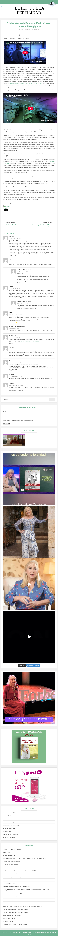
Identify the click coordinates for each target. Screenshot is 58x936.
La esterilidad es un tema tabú (9, 903)
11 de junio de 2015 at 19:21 (14, 288)
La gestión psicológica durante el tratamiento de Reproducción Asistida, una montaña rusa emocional (25, 858)
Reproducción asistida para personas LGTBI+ (13, 893)
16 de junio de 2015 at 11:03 (22, 303)
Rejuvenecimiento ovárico (8, 867)
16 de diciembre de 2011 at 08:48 (16, 349)
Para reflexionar (6, 831)
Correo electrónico (7, 416)
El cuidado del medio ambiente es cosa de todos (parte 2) (15, 909)
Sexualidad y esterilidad (8, 837)
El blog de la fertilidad (7, 815)
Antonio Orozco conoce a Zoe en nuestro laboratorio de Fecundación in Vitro (20, 870)
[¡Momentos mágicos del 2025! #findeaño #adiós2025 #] (29, 637)
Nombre (4, 411)
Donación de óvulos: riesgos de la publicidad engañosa (15, 924)
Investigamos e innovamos (8, 819)
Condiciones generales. (38, 932)
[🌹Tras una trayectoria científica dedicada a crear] (29, 532)
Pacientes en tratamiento (8, 828)
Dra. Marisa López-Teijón (24, 29)
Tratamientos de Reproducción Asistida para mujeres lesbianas (16, 877)
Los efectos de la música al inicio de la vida (12, 849)
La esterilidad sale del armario (9, 855)
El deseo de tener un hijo (8, 880)
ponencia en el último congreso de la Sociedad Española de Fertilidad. (24, 83)
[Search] (52, 399)
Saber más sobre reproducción (9, 834)
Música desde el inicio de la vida (10, 825)
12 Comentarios (35, 29)
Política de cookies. (47, 932)
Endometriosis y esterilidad (9, 883)
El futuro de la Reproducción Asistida (11, 873)
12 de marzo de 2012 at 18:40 (15, 337)
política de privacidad (16, 420)
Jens (10, 312)
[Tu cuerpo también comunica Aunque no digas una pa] (29, 584)
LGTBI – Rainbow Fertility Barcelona (11, 822)
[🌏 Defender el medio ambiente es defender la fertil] (29, 479)
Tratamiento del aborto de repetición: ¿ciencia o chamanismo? (16, 886)
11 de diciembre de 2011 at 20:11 (16, 362)
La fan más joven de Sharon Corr (10, 918)
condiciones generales (28, 420)
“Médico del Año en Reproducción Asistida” (12, 915)
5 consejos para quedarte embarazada (11, 861)
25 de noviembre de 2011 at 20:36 (16, 385)
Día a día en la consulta (8, 812)
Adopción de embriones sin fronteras (11, 864)
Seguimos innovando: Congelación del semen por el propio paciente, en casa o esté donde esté (23, 906)
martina (11, 374)
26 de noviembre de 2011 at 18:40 (16, 376)
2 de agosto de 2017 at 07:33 (15, 238)
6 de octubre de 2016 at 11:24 (15, 261)
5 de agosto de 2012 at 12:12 (15, 328)
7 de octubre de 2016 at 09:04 (22, 271)
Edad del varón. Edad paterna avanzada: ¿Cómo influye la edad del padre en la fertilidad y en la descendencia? (27, 900)
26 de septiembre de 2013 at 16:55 (16, 314)
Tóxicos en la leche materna (14, 225)
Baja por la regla (6, 852)
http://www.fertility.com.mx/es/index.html (29, 341)
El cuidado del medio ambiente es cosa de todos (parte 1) (15, 912)
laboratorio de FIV (27, 33)
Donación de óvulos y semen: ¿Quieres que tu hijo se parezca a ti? (17, 897)
